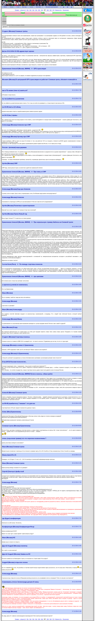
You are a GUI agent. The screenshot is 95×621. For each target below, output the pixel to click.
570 (53, 10)
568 (48, 10)
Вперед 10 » (58, 10)
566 (42, 10)
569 (51, 10)
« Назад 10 (23, 10)
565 (39, 10)
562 (30, 10)
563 (33, 10)
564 (36, 10)
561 (28, 10)
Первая (17, 10)
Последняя (66, 10)
